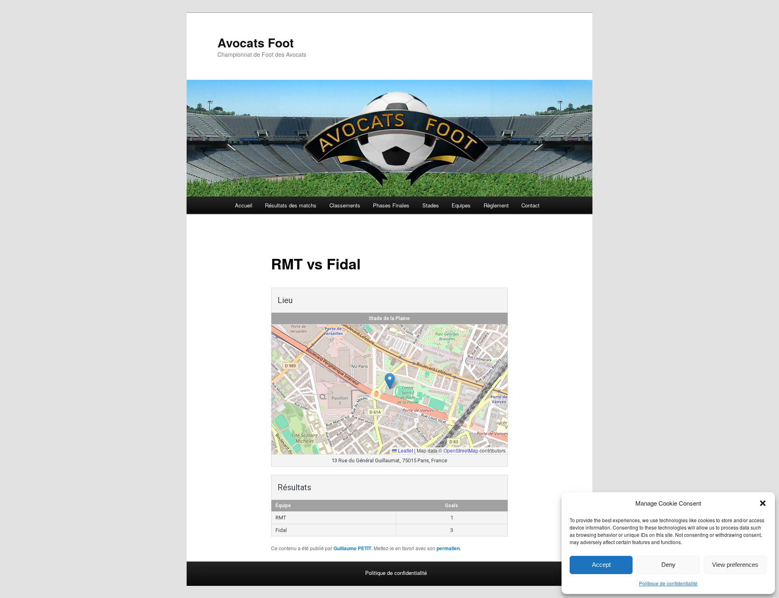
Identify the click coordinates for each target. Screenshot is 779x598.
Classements (344, 205)
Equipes (461, 205)
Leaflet (405, 450)
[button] (763, 503)
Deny (668, 564)
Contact (530, 205)
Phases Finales (391, 205)
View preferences (735, 564)
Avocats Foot (255, 42)
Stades (430, 205)
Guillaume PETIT (352, 548)
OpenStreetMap (460, 450)
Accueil (243, 205)
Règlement (496, 205)
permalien (448, 548)
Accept (601, 564)
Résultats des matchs (290, 205)
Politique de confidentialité (668, 583)
